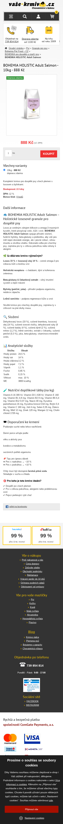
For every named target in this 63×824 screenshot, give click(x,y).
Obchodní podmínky (32, 571)
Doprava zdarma (30, 38)
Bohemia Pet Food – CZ (16, 51)
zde (51, 800)
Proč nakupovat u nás (32, 560)
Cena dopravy (32, 563)
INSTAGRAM (32, 705)
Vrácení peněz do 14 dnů (32, 579)
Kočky (32, 603)
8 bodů (19, 197)
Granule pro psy (40, 48)
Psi (27, 48)
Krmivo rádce (32, 637)
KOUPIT (48, 153)
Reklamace (32, 575)
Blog (31, 632)
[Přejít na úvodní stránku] (31, 6)
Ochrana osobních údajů (32, 583)
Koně (32, 607)
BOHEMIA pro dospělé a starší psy (22, 54)
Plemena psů (32, 641)
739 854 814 (11, 41)
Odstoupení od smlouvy (32, 586)
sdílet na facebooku (18, 506)
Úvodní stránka (16, 48)
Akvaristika (32, 615)
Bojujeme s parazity (32, 644)
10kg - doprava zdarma (15, 172)
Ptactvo (32, 622)
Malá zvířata (33, 611)
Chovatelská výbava (33, 648)
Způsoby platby (32, 567)
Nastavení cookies (34, 818)
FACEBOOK (33, 701)
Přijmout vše (31, 809)
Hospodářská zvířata (33, 618)
